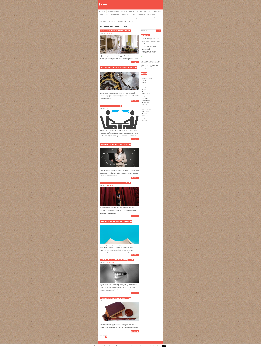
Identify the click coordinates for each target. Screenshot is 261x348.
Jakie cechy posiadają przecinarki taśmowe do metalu (117, 67)
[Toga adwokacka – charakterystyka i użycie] (119, 311)
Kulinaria (133, 14)
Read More (133, 62)
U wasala (103, 4)
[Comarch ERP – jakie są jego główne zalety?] (119, 157)
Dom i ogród (124, 11)
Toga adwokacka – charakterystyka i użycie (114, 298)
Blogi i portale (102, 11)
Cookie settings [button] (156, 345)
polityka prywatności (146, 345)
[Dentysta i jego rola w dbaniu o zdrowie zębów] (119, 273)
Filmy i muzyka (147, 11)
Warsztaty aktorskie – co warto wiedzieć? (114, 183)
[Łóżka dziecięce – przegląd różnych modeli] (119, 44)
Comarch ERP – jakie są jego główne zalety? (114, 144)
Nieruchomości (120, 18)
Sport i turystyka (111, 21)
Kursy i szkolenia (141, 14)
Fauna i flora (139, 11)
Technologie (130, 21)
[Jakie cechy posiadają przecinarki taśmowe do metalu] (119, 81)
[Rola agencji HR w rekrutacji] (119, 119)
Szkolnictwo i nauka (122, 21)
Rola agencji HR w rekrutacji (109, 106)
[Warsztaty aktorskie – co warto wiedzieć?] (119, 196)
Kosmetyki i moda (125, 14)
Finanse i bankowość (157, 11)
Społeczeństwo (102, 21)
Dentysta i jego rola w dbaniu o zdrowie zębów (115, 260)
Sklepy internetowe (147, 18)
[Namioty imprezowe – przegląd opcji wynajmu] (119, 234)
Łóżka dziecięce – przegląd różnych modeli (114, 30)
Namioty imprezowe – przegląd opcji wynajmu (115, 221)
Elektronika (131, 11)
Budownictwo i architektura (113, 11)
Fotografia (101, 14)
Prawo (127, 18)
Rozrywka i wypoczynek (136, 18)
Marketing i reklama (151, 14)
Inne (107, 14)
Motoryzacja (111, 18)
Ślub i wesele (157, 18)
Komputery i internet (115, 14)
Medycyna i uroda (103, 18)
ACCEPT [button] (164, 345)
